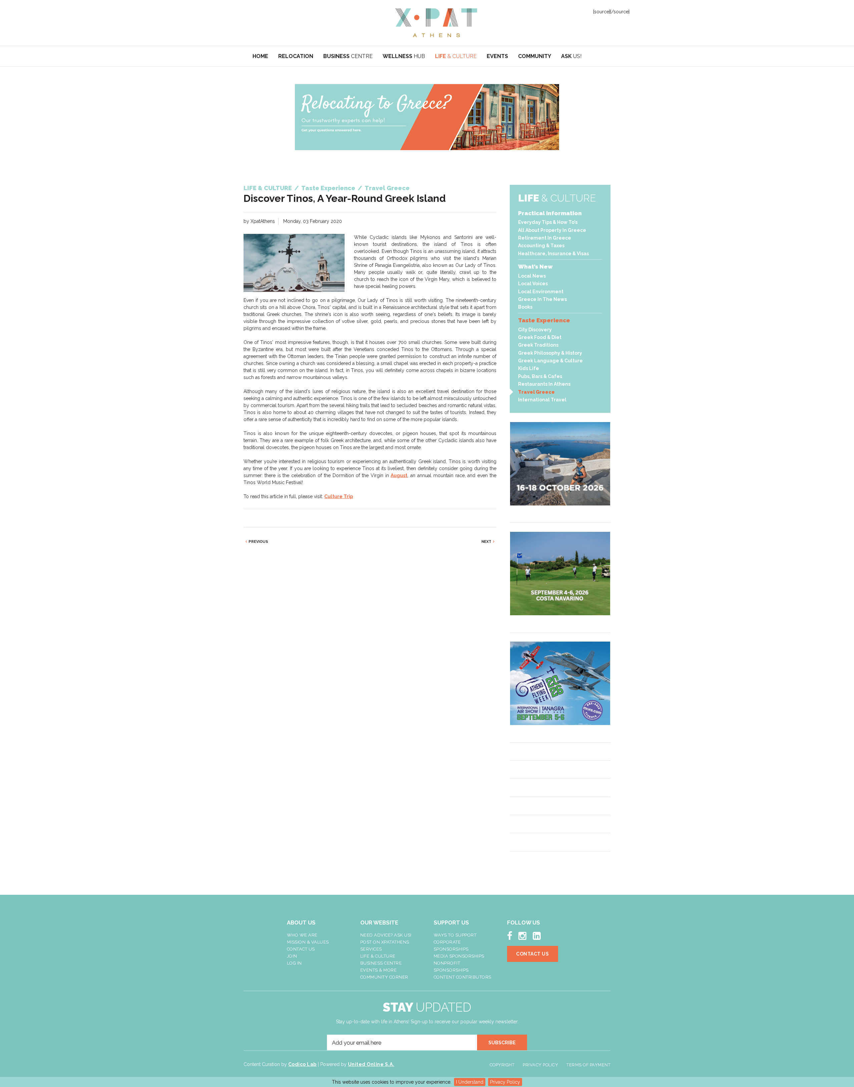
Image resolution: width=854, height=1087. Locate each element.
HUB (404, 56)
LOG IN (294, 963)
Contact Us (301, 949)
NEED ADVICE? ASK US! (386, 935)
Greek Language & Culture (550, 360)
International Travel (542, 399)
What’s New (535, 266)
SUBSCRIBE (502, 1042)
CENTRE (348, 56)
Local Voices (533, 283)
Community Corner (384, 977)
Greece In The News (542, 299)
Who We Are (302, 935)
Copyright (502, 1064)
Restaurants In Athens (544, 384)
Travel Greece (536, 392)
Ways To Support (455, 935)
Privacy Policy (505, 1082)
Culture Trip (338, 496)
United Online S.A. (371, 1064)
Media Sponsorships (459, 956)
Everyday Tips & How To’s (547, 222)
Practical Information (550, 213)
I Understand (469, 1082)
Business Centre (381, 963)
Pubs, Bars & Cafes (540, 376)
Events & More (378, 970)
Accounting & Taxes (541, 245)
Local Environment (540, 291)
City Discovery (535, 329)
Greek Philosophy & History (550, 353)
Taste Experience (544, 320)
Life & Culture (378, 956)
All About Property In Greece (552, 230)
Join (292, 956)
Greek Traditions (538, 345)
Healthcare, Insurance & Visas (553, 253)
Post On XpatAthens (384, 942)
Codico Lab (302, 1064)
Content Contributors (462, 977)
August (399, 475)
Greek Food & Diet (539, 337)
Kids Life (528, 368)
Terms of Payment (588, 1064)
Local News (532, 276)
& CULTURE (456, 56)
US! (571, 56)
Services (371, 949)
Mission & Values (308, 942)
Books (525, 307)
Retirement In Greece (544, 238)
